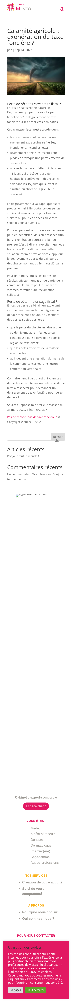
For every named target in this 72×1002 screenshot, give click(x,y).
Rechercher (58, 438)
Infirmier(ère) (40, 851)
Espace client (36, 806)
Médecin (37, 828)
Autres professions (45, 862)
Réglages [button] (15, 990)
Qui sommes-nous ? (38, 918)
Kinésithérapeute (43, 834)
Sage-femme (40, 857)
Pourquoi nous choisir (40, 912)
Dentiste (37, 840)
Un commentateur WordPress (27, 474)
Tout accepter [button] (36, 990)
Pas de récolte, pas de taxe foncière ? (32, 417)
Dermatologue (41, 845)
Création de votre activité (42, 882)
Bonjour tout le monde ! (23, 456)
